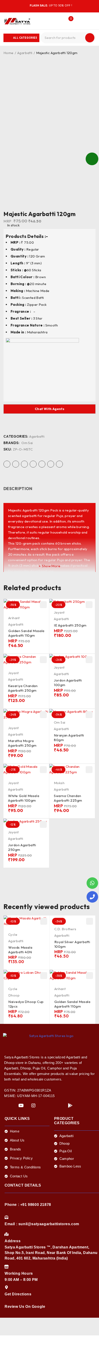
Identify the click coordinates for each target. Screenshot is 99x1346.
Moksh (59, 783)
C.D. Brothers (65, 929)
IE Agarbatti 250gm (70, 625)
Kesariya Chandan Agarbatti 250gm (23, 688)
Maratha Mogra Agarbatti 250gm (22, 743)
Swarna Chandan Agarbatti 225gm (68, 798)
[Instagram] (33, 1105)
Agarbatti (24, 53)
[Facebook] (8, 1105)
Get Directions (18, 1294)
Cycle (12, 934)
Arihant (14, 618)
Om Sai (27, 443)
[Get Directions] (6, 1287)
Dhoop (14, 995)
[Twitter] (45, 1105)
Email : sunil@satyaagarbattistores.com (42, 1224)
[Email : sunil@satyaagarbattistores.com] (6, 1217)
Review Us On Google (25, 1306)
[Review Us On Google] (6, 1300)
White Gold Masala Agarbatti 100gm (23, 798)
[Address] (6, 1234)
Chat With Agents (49, 409)
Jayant (59, 612)
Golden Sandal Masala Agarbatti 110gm (26, 633)
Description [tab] (17, 488)
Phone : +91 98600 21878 (28, 1205)
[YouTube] (21, 1105)
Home (8, 53)
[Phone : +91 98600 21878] (6, 1198)
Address (12, 1241)
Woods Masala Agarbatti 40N (20, 949)
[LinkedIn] (58, 1105)
